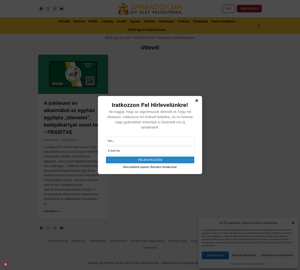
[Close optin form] (197, 101)
